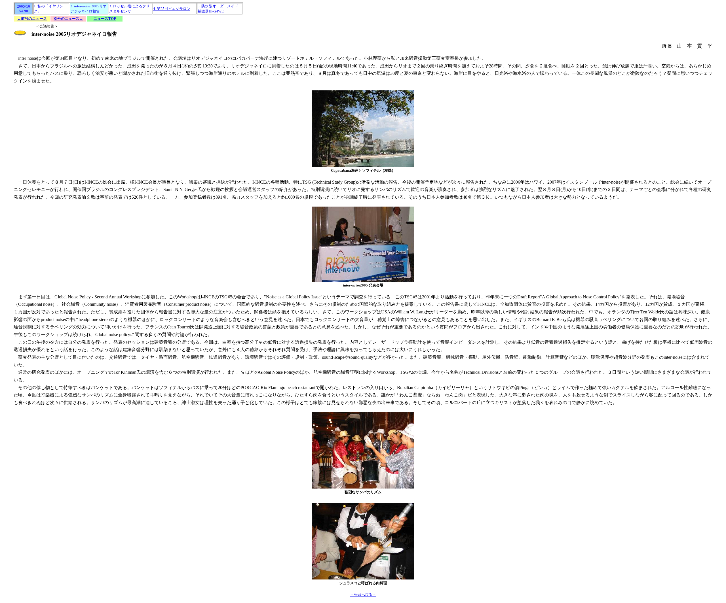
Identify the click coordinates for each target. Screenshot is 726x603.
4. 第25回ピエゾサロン (171, 9)
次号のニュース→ (68, 18)
